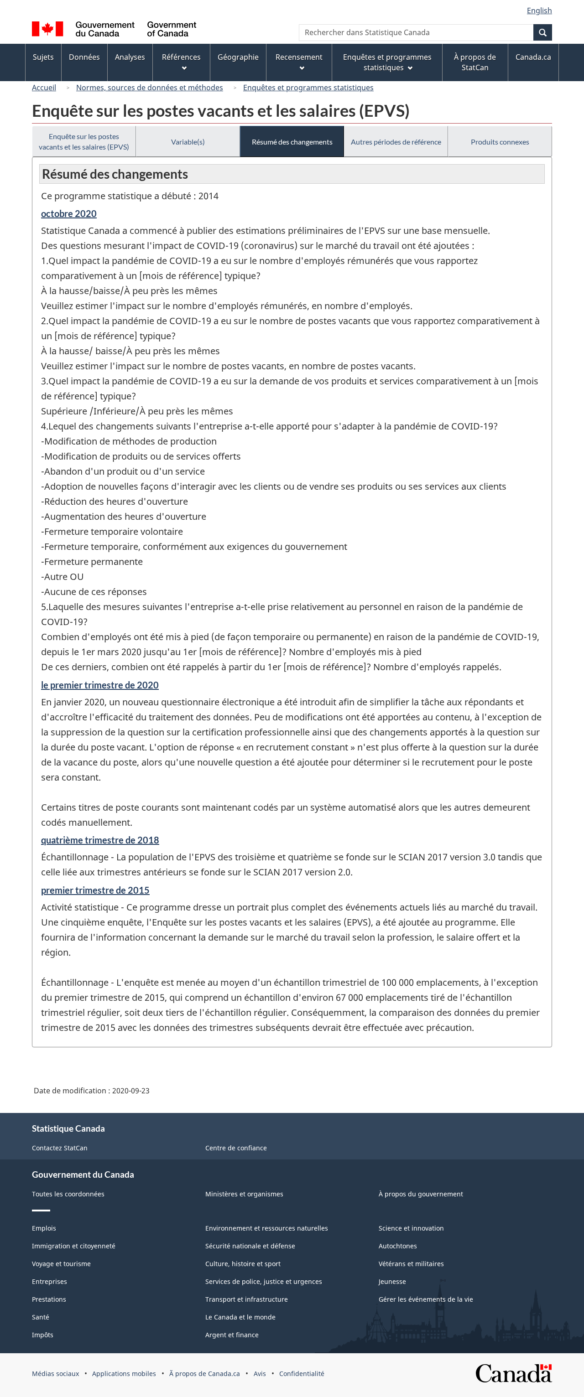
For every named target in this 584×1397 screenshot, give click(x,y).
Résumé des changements (292, 141)
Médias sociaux (55, 1373)
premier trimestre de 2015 (95, 890)
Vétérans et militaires (411, 1263)
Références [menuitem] (181, 57)
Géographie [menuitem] (238, 57)
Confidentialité (301, 1373)
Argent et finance (232, 1334)
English (539, 10)
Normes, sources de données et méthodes (149, 88)
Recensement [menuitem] (299, 57)
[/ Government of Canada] (114, 30)
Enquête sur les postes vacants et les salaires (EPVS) (84, 141)
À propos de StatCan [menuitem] (475, 62)
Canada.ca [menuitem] (533, 57)
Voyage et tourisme (61, 1263)
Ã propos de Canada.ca (204, 1373)
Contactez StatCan (60, 1147)
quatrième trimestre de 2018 (100, 839)
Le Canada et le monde (240, 1317)
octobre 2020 (69, 213)
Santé (40, 1317)
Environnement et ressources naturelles (266, 1228)
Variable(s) (188, 141)
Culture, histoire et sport (243, 1263)
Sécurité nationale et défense (250, 1246)
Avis (260, 1373)
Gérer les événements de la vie (426, 1299)
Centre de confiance (236, 1147)
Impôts (42, 1334)
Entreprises (49, 1281)
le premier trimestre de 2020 (100, 684)
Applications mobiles (124, 1373)
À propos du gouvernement (421, 1194)
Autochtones (398, 1246)
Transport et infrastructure (246, 1299)
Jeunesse (392, 1281)
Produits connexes (500, 141)
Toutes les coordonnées (68, 1194)
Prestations (49, 1299)
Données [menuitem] (84, 57)
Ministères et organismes (244, 1194)
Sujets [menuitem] (43, 57)
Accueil (44, 88)
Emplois (44, 1228)
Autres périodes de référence (396, 141)
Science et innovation (411, 1228)
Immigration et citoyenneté (73, 1246)
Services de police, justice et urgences (263, 1281)
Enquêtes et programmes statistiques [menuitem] (387, 62)
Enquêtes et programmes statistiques (308, 88)
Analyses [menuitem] (130, 57)
